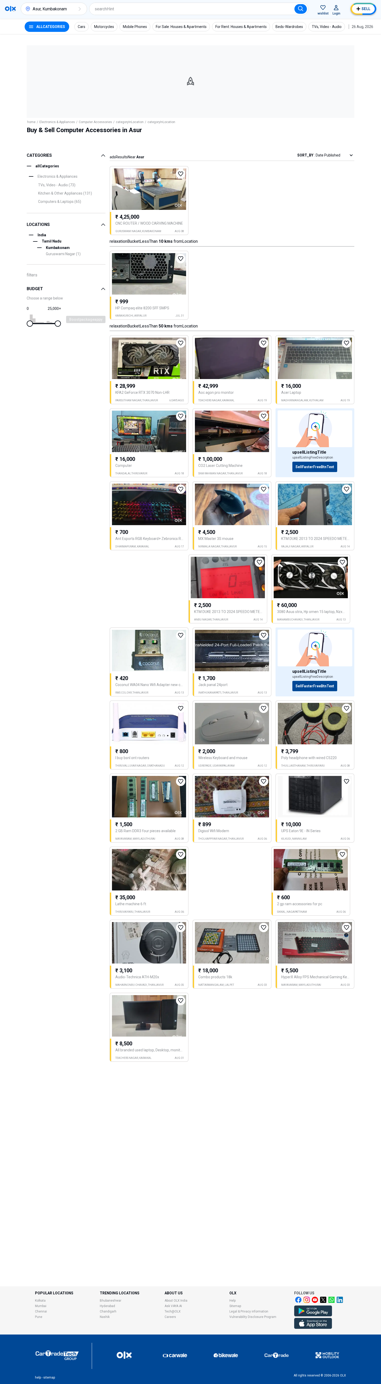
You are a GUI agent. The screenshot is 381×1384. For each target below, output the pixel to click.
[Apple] (313, 1328)
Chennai (41, 1311)
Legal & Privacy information (248, 1311)
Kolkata (40, 1300)
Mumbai (40, 1306)
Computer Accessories (95, 122)
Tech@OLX (173, 1311)
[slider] (30, 323)
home (31, 122)
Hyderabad (107, 1306)
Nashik (105, 1317)
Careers (170, 1317)
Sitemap (235, 1306)
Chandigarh (108, 1311)
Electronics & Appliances (57, 122)
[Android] (313, 1315)
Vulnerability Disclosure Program (252, 1317)
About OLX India (176, 1300)
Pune (38, 1317)
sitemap (49, 1377)
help (38, 1377)
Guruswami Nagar (63, 254)
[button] (79, 9)
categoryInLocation (130, 122)
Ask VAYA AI (173, 1306)
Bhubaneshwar (110, 1300)
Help (232, 1300)
